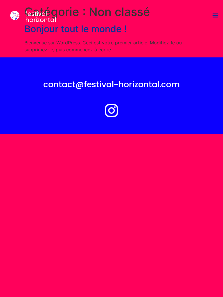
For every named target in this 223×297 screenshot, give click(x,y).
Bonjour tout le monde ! (75, 29)
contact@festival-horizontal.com (111, 84)
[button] (215, 15)
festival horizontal (40, 17)
